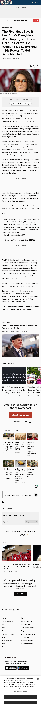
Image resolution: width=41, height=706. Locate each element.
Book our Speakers (8, 640)
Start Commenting (20, 415)
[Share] (37, 66)
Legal (23, 631)
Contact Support (26, 621)
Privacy (4, 647)
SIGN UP (36, 20)
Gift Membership (26, 624)
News (4, 618)
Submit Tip (21, 594)
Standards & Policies (27, 640)
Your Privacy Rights (27, 628)
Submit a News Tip (27, 644)
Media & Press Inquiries (28, 634)
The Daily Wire (8, 155)
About (4, 631)
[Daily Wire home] (20, 21)
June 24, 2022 (30, 240)
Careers (23, 618)
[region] (20, 691)
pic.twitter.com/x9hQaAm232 (14, 235)
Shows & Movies (7, 621)
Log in (31, 422)
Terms (4, 644)
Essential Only (20, 697)
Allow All (20, 702)
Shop (3, 624)
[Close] (38, 679)
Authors (4, 637)
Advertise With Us (8, 634)
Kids (3, 627)
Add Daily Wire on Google (21, 104)
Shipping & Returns (27, 637)
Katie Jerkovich (6, 58)
